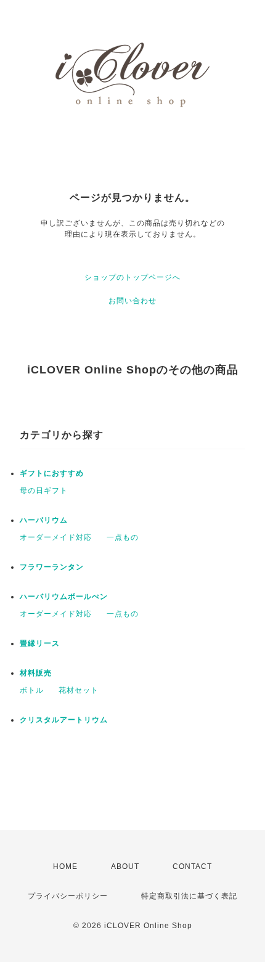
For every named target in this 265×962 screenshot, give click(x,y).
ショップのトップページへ (132, 277)
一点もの (123, 537)
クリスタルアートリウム (64, 719)
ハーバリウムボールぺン (64, 596)
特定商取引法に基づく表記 (189, 896)
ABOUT (125, 866)
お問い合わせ (132, 300)
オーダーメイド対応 (56, 537)
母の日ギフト (44, 490)
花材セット (79, 690)
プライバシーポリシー (68, 896)
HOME (65, 866)
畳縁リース (40, 643)
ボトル (32, 690)
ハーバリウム (44, 520)
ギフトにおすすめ (52, 473)
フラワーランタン (52, 567)
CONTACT (192, 866)
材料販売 (36, 673)
